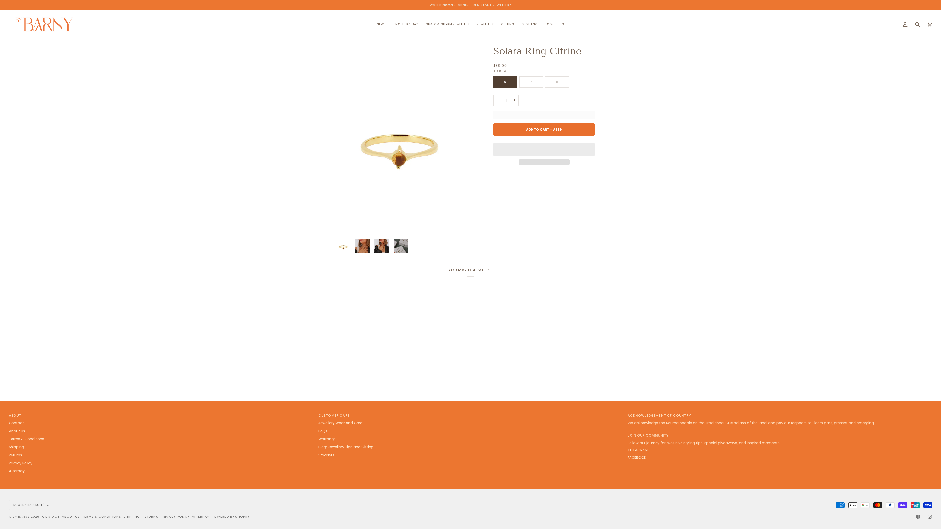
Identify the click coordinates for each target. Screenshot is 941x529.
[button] (447, 24)
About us (17, 431)
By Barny (21, 516)
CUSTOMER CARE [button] (333, 415)
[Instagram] (930, 517)
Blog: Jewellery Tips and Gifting (345, 447)
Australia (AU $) (29, 505)
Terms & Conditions (26, 438)
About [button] (15, 415)
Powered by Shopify (231, 516)
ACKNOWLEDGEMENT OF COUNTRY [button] (659, 415)
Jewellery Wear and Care (340, 423)
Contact (16, 423)
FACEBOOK (637, 457)
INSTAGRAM (638, 450)
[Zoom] (401, 140)
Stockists (326, 455)
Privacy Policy (20, 463)
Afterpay (17, 471)
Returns (15, 455)
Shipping (16, 447)
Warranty (326, 438)
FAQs (322, 431)
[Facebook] (918, 517)
